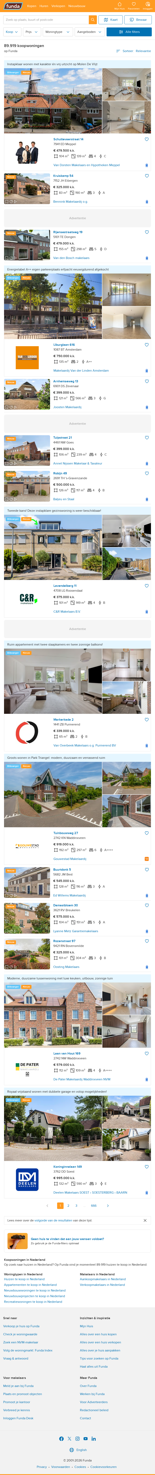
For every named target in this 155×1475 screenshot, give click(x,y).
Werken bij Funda (92, 1394)
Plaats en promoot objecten (22, 1394)
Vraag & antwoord (15, 1359)
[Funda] (13, 6)
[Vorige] (47, 1205)
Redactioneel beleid (94, 1410)
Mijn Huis (86, 1326)
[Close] (145, 1220)
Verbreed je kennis (16, 1410)
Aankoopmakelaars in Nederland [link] (103, 1279)
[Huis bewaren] (146, 139)
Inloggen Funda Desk (18, 1418)
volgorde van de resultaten (53, 1220)
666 (93, 1206)
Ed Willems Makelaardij (69, 895)
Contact (85, 1418)
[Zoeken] (93, 19)
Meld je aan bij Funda (18, 1386)
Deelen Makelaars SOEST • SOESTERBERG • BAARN (90, 1193)
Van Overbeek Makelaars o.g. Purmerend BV (84, 745)
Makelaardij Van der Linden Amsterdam (81, 371)
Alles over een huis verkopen (100, 1342)
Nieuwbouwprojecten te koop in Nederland (34, 1296)
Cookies (80, 1467)
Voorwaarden (60, 1467)
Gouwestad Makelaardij (69, 859)
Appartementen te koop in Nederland (30, 1285)
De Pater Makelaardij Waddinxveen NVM (81, 1079)
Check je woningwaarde (20, 1334)
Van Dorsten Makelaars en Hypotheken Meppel (86, 165)
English (81, 1450)
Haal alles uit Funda (94, 1367)
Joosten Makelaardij (67, 407)
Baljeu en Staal (63, 499)
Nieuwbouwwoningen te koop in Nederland (35, 1290)
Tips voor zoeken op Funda (99, 1359)
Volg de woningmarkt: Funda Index (27, 1350)
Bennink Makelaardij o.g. (70, 202)
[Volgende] (108, 1205)
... (84, 1206)
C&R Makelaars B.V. (67, 612)
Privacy (42, 1467)
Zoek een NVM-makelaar (20, 1342)
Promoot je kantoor (16, 1402)
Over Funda (88, 1386)
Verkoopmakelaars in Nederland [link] (102, 1285)
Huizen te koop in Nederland (24, 1279)
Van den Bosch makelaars (71, 258)
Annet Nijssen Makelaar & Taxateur (77, 463)
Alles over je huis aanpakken (100, 1350)
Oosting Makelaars (66, 967)
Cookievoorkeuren (103, 1467)
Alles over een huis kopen (98, 1334)
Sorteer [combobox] (137, 51)
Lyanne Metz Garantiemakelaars (75, 931)
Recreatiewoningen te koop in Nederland (33, 1302)
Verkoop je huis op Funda (21, 1326)
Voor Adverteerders (94, 1402)
